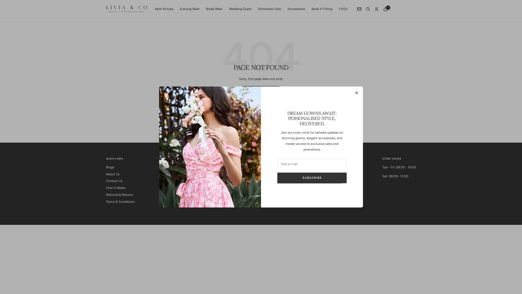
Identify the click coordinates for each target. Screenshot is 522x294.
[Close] (356, 92)
